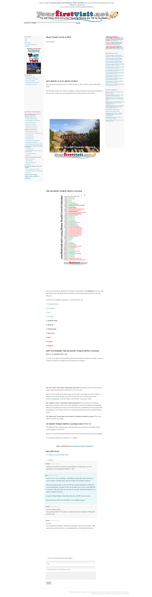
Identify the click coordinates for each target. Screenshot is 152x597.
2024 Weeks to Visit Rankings (32, 78)
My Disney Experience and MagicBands (34, 170)
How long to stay (29, 148)
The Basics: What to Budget (31, 174)
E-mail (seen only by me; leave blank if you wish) (58, 569)
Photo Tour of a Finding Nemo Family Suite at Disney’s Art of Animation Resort (114, 98)
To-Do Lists (28, 172)
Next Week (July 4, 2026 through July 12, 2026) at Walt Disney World (114, 79)
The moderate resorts (30, 136)
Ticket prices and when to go (32, 127)
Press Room (107, 592)
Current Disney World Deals (31, 44)
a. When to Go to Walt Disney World (57, 455)
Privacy (88, 592)
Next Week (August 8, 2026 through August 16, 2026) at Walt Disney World (115, 65)
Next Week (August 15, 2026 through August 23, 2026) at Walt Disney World (114, 62)
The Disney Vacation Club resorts (33, 140)
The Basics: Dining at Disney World (33, 157)
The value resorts (29, 135)
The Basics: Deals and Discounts (32, 176)
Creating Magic (114, 40)
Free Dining (28, 164)
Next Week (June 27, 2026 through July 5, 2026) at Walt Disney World (114, 82)
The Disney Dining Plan (31, 162)
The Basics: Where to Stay (31, 129)
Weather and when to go (31, 124)
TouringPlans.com (76, 427)
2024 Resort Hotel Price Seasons (32, 82)
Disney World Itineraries (114, 109)
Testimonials (27, 178)
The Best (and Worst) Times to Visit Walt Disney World (114, 118)
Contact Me (27, 46)
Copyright (83, 592)
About (26, 40)
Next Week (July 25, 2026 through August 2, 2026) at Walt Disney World (114, 70)
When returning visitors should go (33, 120)
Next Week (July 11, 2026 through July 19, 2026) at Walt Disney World (115, 76)
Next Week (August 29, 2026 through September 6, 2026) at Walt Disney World (114, 56)
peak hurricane (55, 399)
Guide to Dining (29, 160)
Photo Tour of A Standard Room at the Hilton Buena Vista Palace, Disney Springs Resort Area (115, 102)
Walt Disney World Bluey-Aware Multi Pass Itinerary (114, 95)
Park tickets (28, 155)
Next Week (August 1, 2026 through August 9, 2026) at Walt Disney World (115, 67)
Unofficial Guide (63, 427)
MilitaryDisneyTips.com (118, 48)
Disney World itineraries (31, 153)
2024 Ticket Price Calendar (31, 84)
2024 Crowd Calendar (30, 80)
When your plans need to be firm (32, 169)
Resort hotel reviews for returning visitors (34, 133)
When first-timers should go (31, 118)
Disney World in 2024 (30, 77)
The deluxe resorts (29, 138)
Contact (98, 592)
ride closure (83, 399)
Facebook (75, 446)
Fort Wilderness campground (32, 142)
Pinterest (89, 446)
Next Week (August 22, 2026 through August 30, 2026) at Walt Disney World (114, 59)
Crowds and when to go (31, 122)
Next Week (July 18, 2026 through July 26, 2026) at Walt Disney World (115, 73)
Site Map (75, 592)
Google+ (118, 592)
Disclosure (93, 592)
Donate (102, 592)
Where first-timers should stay (32, 131)
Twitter (82, 446)
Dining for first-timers (30, 159)
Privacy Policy (28, 42)
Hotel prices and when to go (31, 126)
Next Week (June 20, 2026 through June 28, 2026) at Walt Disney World (115, 85)
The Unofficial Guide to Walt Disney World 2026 (114, 44)
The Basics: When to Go (30, 116)
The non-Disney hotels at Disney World (34, 144)
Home (26, 39)
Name (48, 564)
